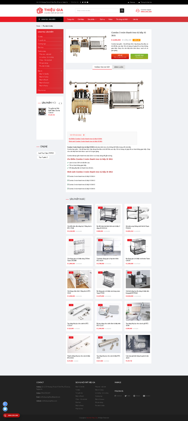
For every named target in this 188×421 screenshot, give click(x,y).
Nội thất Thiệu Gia (92, 418)
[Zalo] (5, 404)
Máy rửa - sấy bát (45, 54)
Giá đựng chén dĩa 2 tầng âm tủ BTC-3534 (79, 292)
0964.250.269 (45, 393)
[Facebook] (80, 2)
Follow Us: (74, 2)
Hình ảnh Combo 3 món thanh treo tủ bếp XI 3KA (85, 141)
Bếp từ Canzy (43, 77)
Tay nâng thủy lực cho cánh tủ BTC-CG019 (78, 324)
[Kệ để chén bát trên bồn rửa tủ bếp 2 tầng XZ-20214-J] (109, 214)
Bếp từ (40, 71)
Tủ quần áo (42, 40)
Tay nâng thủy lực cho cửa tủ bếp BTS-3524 (108, 357)
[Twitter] (83, 2)
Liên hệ (135, 19)
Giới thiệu (81, 19)
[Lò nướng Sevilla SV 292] (48, 111)
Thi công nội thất (121, 19)
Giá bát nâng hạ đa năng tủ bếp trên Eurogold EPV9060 (137, 292)
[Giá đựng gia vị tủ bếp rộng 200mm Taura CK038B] (79, 246)
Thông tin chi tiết (102, 67)
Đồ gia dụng (43, 63)
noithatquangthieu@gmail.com (50, 397)
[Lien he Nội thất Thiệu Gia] (138, 10)
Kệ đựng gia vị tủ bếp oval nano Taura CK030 (138, 259)
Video (110, 19)
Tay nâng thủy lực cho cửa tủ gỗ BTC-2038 (137, 324)
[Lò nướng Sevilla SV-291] (48, 132)
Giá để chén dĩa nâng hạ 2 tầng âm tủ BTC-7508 (79, 227)
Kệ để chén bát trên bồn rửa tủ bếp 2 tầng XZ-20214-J (108, 227)
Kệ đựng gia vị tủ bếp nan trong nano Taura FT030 (108, 292)
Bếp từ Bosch (43, 80)
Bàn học (41, 47)
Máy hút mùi (42, 90)
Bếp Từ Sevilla (44, 74)
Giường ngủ (42, 44)
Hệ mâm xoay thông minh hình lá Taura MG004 (137, 227)
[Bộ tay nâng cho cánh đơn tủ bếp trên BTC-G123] (109, 311)
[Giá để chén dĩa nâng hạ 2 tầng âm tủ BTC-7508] (79, 214)
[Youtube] (87, 2)
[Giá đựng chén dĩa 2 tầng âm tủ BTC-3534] (79, 279)
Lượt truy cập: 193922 (46, 153)
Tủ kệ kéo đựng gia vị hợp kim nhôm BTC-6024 (107, 259)
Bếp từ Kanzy (43, 85)
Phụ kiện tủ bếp (44, 66)
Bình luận (118, 67)
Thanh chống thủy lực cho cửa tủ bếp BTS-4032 (78, 357)
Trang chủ (70, 19)
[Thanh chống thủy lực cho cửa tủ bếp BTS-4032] (79, 344)
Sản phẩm (91, 19)
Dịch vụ (102, 19)
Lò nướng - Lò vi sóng (46, 57)
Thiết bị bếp (42, 51)
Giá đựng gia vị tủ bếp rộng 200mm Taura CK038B (78, 259)
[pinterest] (85, 2)
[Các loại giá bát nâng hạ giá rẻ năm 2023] (138, 344)
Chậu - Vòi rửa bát (45, 60)
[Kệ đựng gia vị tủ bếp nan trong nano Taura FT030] (109, 279)
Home (38, 26)
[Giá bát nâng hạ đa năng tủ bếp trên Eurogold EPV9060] (138, 279)
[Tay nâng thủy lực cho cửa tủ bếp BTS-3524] (109, 344)
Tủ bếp (40, 36)
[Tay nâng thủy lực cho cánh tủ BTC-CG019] (79, 311)
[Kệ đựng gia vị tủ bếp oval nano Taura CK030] (138, 246)
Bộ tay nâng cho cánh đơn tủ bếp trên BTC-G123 (108, 324)
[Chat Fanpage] (5, 409)
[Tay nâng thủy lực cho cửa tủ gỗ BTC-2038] (138, 311)
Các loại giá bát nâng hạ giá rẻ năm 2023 (137, 357)
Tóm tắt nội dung (76, 135)
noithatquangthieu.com (49, 401)
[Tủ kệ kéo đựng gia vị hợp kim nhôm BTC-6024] (109, 246)
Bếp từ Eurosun (44, 83)
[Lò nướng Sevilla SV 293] (48, 122)
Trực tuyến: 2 (43, 157)
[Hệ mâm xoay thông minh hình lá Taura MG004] (138, 214)
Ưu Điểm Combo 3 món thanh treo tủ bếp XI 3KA (85, 139)
